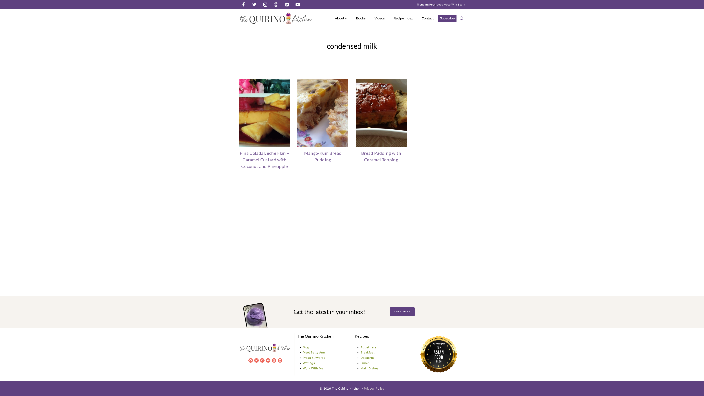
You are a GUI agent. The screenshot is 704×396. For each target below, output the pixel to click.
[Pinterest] (276, 4)
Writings (309, 363)
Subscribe (447, 18)
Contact (428, 18)
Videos (380, 18)
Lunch (365, 363)
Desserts (367, 358)
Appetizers (368, 347)
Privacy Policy (374, 388)
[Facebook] (243, 4)
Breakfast (368, 352)
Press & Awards (314, 358)
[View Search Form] (461, 18)
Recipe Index (403, 18)
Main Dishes (370, 368)
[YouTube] (297, 4)
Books (361, 18)
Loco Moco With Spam (451, 4)
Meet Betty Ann (314, 352)
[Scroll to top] (695, 382)
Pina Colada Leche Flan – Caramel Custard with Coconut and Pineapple (264, 159)
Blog (306, 347)
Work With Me (313, 368)
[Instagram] (265, 4)
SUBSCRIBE (402, 311)
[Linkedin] (287, 4)
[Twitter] (254, 4)
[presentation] (264, 113)
